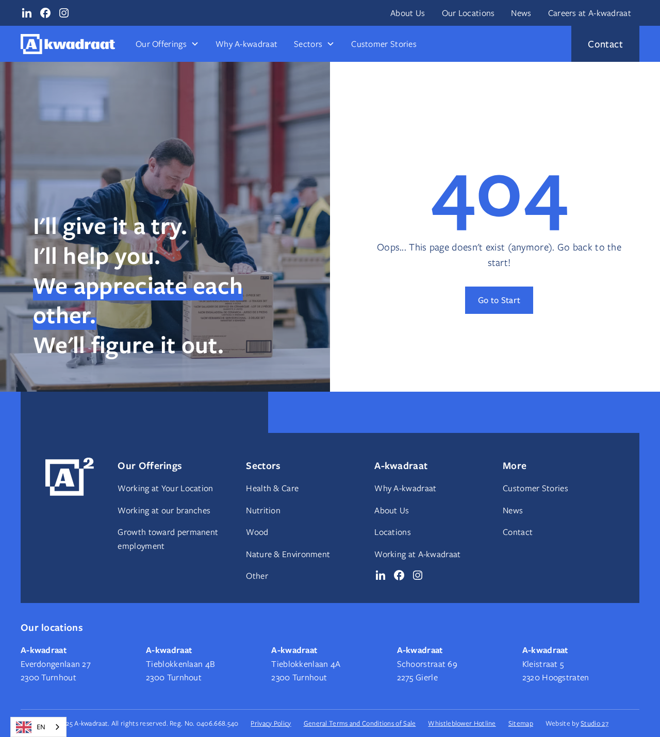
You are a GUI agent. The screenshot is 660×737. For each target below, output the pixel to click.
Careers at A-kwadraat (589, 13)
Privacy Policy (271, 723)
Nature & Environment (288, 554)
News (521, 13)
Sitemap (520, 723)
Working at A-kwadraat (417, 554)
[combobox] (38, 727)
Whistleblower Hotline (462, 723)
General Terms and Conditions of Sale (360, 723)
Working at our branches (164, 510)
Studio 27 (594, 723)
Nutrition (263, 510)
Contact (518, 532)
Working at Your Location (165, 488)
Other (257, 575)
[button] (167, 44)
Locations (392, 532)
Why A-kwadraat (246, 43)
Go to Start (499, 300)
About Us (407, 13)
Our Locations (468, 13)
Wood (257, 532)
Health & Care (272, 488)
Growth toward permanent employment (168, 538)
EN (41, 726)
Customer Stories (384, 43)
